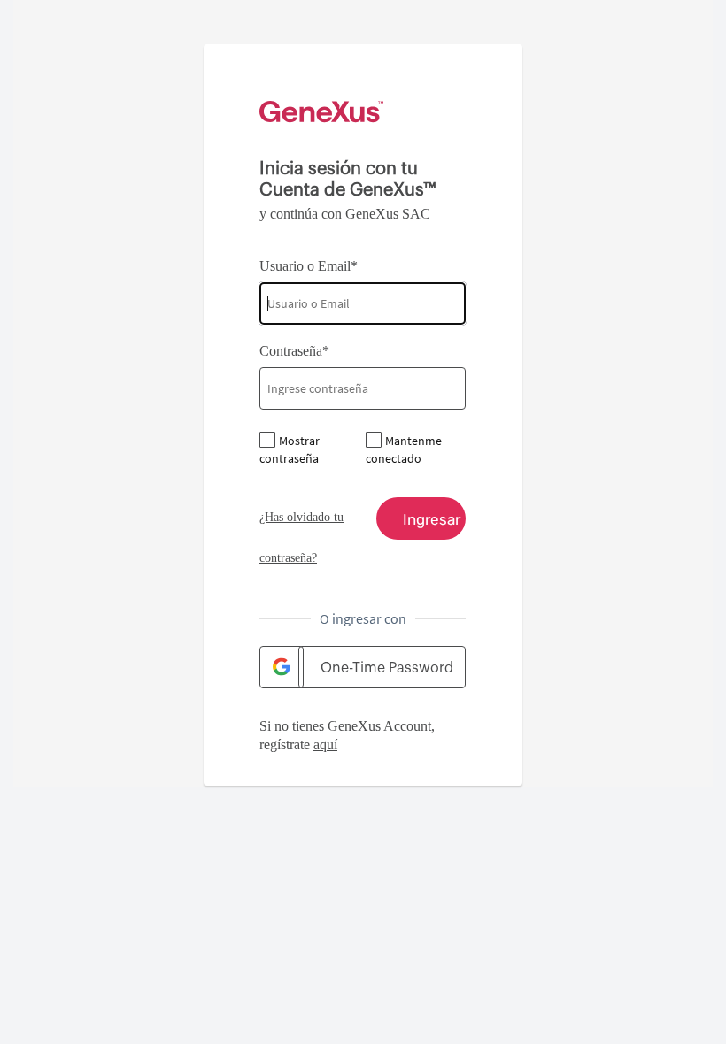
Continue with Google (281, 667)
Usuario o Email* (308, 265)
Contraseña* (294, 350)
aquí (325, 744)
